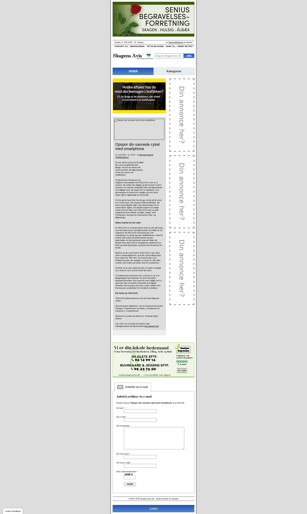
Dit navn (120, 408)
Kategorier (173, 71)
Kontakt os (121, 46)
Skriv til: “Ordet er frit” (180, 46)
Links (153, 508)
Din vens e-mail (123, 463)
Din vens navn (123, 454)
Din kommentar (123, 426)
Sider (133, 71)
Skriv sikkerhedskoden (127, 472)
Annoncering (137, 46)
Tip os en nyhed (155, 46)
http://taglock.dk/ (151, 326)
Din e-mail (121, 417)
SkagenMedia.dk (176, 42)
